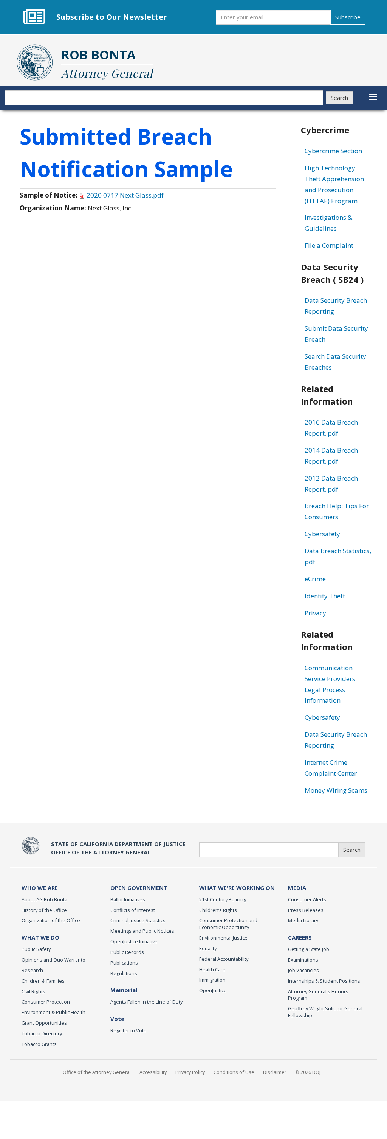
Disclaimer (274, 1072)
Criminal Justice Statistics (138, 920)
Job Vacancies (303, 970)
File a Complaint (329, 245)
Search (339, 97)
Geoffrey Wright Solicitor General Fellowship (325, 1012)
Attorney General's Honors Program (318, 995)
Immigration (212, 979)
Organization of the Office (51, 920)
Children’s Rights (218, 910)
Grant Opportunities (44, 1022)
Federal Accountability (223, 958)
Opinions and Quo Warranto (53, 959)
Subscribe (348, 17)
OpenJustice (213, 990)
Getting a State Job (308, 949)
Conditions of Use (234, 1072)
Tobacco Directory (42, 1033)
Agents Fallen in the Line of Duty (146, 1001)
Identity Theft (325, 595)
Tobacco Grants (39, 1044)
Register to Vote (128, 1030)
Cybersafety (322, 533)
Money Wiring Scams (336, 790)
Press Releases (306, 910)
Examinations (303, 959)
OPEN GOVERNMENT (138, 888)
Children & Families (43, 980)
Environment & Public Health (53, 1012)
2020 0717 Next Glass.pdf (125, 195)
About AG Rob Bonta (44, 899)
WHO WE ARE (40, 888)
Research (32, 970)
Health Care (212, 969)
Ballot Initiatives (127, 899)
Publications (124, 962)
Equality (208, 948)
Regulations (123, 973)
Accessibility (153, 1072)
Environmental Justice (223, 937)
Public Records (127, 952)
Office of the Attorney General (97, 1072)
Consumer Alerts (307, 899)
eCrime (315, 578)
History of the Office (44, 910)
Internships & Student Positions (324, 980)
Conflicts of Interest (132, 910)
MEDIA (297, 888)
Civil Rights (33, 991)
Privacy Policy (190, 1072)
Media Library (303, 920)
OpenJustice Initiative (134, 941)
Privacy (315, 612)
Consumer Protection (46, 1001)
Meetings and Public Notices (142, 930)
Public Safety (36, 949)
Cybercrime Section (333, 150)
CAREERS (300, 937)
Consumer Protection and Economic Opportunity (228, 923)
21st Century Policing (222, 899)
